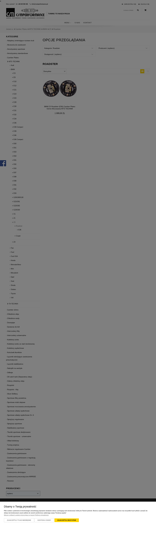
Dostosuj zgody (44, 520)
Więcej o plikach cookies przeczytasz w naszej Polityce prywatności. (26, 515)
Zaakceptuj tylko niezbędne (19, 520)
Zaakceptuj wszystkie (66, 520)
